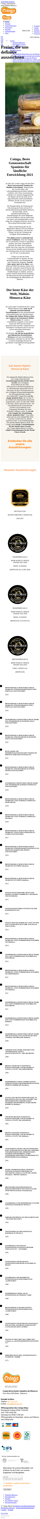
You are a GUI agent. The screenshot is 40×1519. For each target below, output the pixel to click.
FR (2, 44)
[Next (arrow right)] (4, 1517)
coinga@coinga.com (14, 1404)
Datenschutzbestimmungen (25, 1508)
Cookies (3, 1510)
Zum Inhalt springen (8, 2)
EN (2, 40)
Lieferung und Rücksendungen (24, 1506)
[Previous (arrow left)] (2, 1517)
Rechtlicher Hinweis (8, 1508)
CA (2, 39)
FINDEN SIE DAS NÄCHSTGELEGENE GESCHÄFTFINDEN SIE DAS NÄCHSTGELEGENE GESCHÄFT (18, 1366)
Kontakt (10, 1510)
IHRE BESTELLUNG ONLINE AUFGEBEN (19, 1370)
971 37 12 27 (12, 1401)
